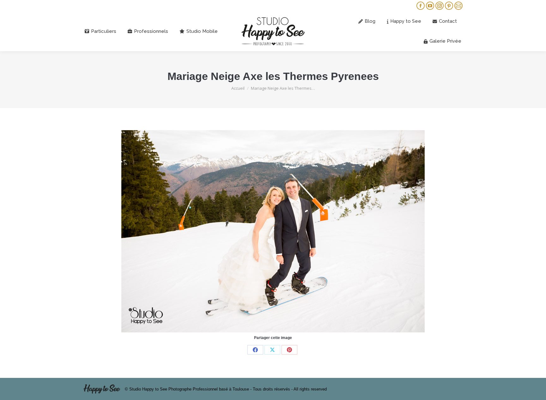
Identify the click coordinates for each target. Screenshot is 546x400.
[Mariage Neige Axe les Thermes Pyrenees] (273, 231)
